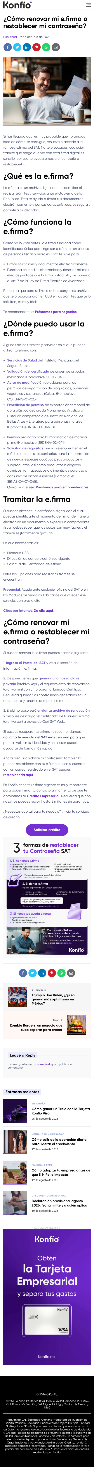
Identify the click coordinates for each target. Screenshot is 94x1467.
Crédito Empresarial (43, 796)
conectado (44, 1064)
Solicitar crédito (47, 830)
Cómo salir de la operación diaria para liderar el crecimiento (59, 1142)
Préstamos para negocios (55, 312)
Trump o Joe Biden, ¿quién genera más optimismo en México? (53, 999)
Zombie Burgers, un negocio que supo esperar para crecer (36, 1027)
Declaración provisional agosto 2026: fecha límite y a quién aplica (59, 1203)
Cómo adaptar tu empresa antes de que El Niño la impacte (61, 1172)
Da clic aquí (43, 610)
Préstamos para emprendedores (62, 487)
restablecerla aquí (18, 775)
